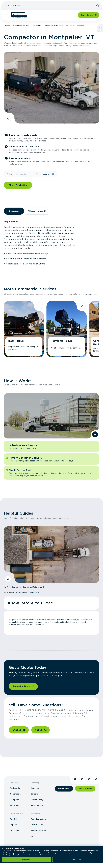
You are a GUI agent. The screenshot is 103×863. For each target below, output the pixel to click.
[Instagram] (82, 779)
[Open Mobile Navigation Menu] (7, 15)
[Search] (97, 5)
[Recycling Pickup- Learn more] (66, 329)
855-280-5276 (14, 5)
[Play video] (95, 434)
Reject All (77, 859)
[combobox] (20, 174)
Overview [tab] (14, 211)
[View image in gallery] (8, 119)
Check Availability (18, 185)
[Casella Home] (19, 15)
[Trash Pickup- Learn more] (24, 329)
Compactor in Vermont (54, 25)
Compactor (37, 25)
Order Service (87, 15)
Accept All (26, 859)
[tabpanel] (51, 243)
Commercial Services (21, 25)
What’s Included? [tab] (37, 211)
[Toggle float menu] (99, 28)
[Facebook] (89, 779)
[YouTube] (96, 779)
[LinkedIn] (75, 779)
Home (7, 25)
